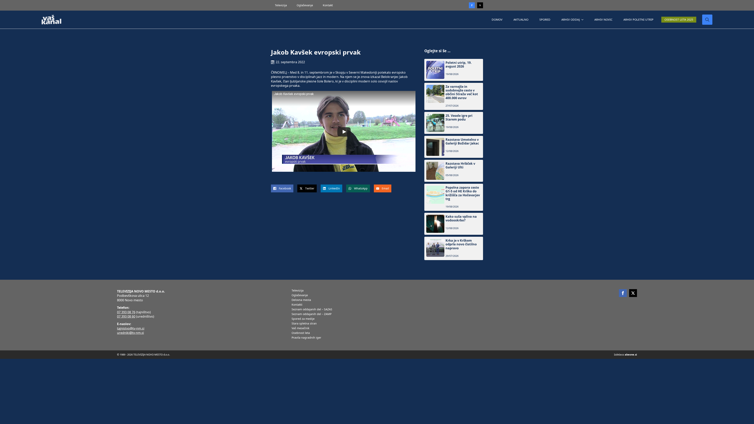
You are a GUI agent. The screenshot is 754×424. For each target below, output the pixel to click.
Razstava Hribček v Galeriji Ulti (460, 165)
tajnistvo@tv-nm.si (130, 328)
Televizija (281, 5)
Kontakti (297, 304)
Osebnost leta (301, 333)
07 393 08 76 (126, 312)
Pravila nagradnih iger (306, 337)
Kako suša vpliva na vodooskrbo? (461, 218)
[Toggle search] (707, 20)
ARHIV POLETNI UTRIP (638, 19)
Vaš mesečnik (300, 328)
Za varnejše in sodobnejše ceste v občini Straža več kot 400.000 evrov (462, 92)
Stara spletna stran (304, 323)
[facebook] (623, 293)
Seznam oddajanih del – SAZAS (312, 309)
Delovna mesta (301, 300)
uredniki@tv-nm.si (130, 333)
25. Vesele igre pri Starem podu (459, 117)
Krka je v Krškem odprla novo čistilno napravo (461, 244)
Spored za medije (303, 319)
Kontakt (328, 5)
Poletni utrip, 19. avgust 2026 (459, 64)
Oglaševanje (305, 5)
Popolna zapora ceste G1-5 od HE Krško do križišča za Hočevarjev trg (463, 193)
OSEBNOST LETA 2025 (678, 19)
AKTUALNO (520, 19)
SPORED (544, 19)
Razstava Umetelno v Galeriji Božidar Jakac (462, 141)
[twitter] (480, 5)
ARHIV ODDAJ (570, 19)
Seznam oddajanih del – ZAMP (311, 314)
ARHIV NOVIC (603, 19)
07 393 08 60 (126, 316)
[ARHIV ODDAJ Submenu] (583, 20)
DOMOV (497, 19)
